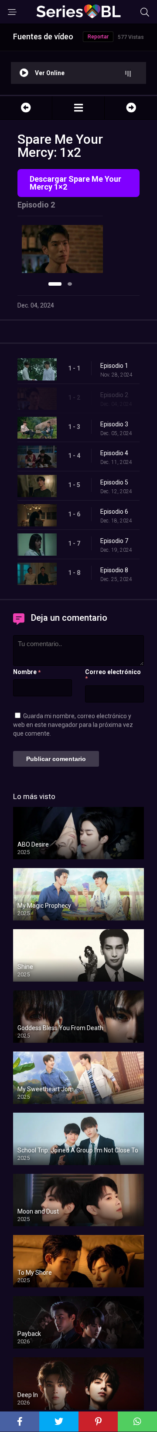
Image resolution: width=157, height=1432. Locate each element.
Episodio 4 (114, 453)
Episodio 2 (114, 394)
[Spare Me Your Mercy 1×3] (131, 107)
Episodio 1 (114, 365)
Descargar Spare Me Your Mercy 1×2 (75, 182)
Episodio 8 (114, 570)
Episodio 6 (114, 511)
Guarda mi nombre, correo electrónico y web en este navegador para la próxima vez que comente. (73, 725)
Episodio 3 (114, 424)
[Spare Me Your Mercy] (78, 107)
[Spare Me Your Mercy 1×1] (26, 107)
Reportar (98, 37)
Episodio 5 (114, 482)
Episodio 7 (114, 540)
